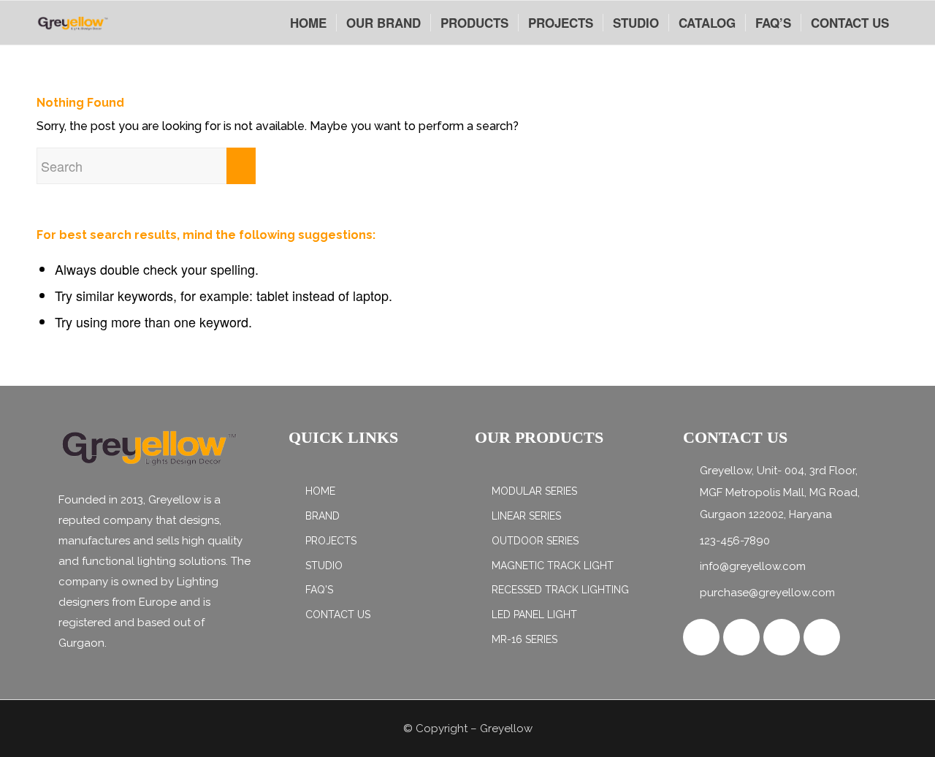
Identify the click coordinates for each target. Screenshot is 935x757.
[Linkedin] (822, 637)
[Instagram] (781, 637)
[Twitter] (741, 637)
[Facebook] (701, 637)
